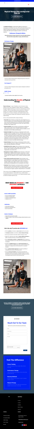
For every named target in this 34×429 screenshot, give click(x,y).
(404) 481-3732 (18, 0)
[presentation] (13, 347)
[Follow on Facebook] (22, 425)
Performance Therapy (9, 41)
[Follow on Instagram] (24, 425)
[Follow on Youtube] (26, 425)
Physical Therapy (20, 407)
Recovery (4, 424)
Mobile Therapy (8, 91)
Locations (19, 402)
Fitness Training (5, 422)
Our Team (19, 400)
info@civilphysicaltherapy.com (23, 419)
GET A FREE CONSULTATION (17, 16)
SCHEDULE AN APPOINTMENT (17, 187)
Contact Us (19, 409)
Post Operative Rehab (6, 417)
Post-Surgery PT (8, 83)
